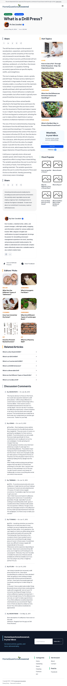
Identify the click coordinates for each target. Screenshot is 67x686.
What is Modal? (57, 170)
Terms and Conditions (15, 683)
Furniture (38, 671)
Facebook (54, 672)
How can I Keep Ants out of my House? (45, 202)
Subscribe (52, 146)
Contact (53, 664)
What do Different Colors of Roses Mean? (46, 186)
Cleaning (6, 312)
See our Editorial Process (11, 263)
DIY (4, 337)
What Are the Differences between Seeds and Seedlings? (50, 95)
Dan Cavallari (17, 24)
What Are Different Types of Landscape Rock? (28, 317)
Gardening (25, 288)
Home (43, 60)
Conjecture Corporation (20, 681)
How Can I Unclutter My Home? (10, 316)
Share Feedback (30, 263)
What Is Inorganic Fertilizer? (27, 291)
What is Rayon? (57, 184)
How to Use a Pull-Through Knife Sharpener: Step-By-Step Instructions (51, 66)
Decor (5, 288)
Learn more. (58, 1)
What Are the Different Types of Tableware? (9, 292)
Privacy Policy (6, 683)
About (53, 661)
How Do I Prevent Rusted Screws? (9, 341)
